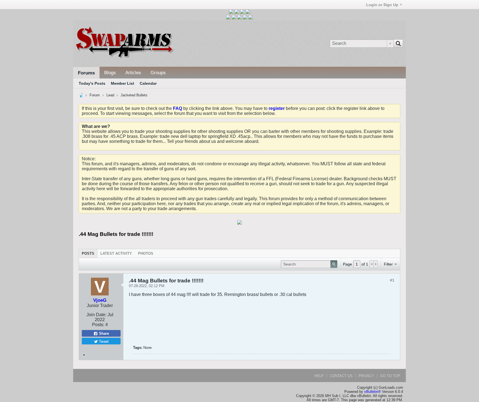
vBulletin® (372, 392)
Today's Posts (92, 83)
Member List (122, 83)
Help (319, 376)
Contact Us (341, 376)
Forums (86, 73)
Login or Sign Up (382, 4)
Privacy (366, 376)
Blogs (110, 72)
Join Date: (96, 314)
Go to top (390, 376)
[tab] (88, 253)
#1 (392, 280)
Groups (158, 72)
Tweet (103, 341)
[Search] (398, 43)
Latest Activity (116, 253)
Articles (133, 72)
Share (103, 333)
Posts (88, 253)
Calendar (148, 83)
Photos (145, 253)
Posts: (98, 324)
